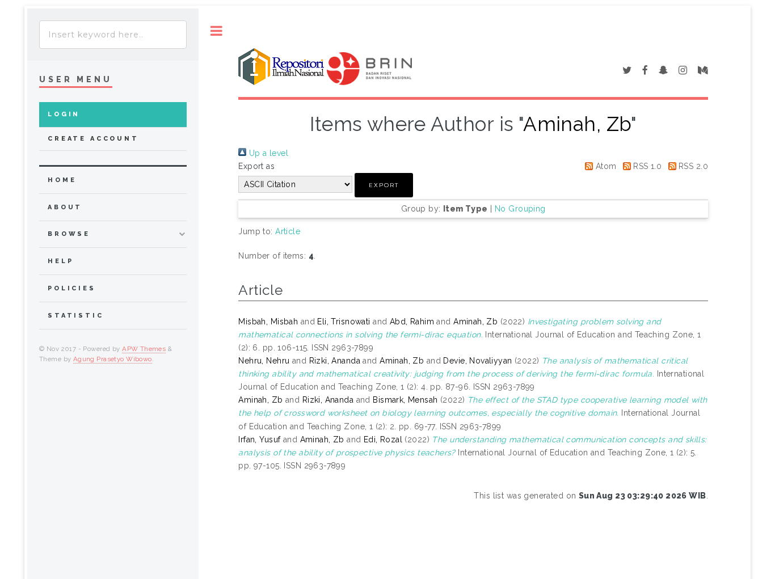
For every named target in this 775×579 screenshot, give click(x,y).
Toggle (216, 31)
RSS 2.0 (692, 166)
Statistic (76, 315)
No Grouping (520, 208)
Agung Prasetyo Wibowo (112, 359)
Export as (256, 166)
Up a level (267, 153)
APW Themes (144, 349)
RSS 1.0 (646, 166)
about (65, 207)
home (62, 180)
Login (64, 114)
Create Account (93, 138)
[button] (384, 185)
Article (287, 231)
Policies (72, 288)
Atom (604, 166)
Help (60, 261)
